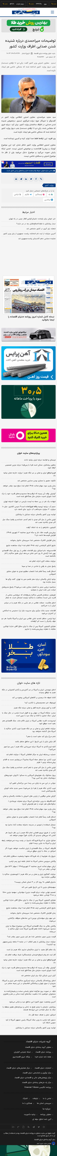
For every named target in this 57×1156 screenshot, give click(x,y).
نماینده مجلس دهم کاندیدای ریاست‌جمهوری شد (37, 238)
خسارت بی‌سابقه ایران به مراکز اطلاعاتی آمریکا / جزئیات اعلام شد (31, 754)
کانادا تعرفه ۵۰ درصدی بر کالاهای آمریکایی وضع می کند (34, 697)
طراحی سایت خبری (45, 1143)
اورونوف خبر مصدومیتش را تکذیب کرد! (40, 702)
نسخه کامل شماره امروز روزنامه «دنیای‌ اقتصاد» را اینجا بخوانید (31, 318)
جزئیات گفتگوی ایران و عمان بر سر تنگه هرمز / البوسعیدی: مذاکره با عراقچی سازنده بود (29, 875)
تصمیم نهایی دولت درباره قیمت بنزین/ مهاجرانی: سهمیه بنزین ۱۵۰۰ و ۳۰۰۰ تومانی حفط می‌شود (29, 894)
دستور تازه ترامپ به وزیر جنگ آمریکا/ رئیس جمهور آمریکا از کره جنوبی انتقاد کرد (31, 1021)
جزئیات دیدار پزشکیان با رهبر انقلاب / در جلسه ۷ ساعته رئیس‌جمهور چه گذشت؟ (29, 943)
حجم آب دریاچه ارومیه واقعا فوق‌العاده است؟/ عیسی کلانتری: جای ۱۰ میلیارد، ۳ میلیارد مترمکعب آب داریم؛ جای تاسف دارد (29, 508)
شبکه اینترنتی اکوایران (22, 1052)
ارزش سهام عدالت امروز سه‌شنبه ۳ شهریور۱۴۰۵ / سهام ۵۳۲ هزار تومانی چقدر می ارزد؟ (30, 868)
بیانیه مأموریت (29, 1114)
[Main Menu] (52, 12)
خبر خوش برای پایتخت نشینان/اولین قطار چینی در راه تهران (32, 218)
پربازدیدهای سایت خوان (28, 453)
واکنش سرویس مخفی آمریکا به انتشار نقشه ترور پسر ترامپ (32, 861)
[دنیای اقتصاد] (26, 12)
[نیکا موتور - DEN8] (28, 334)
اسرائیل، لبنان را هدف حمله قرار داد (42, 1015)
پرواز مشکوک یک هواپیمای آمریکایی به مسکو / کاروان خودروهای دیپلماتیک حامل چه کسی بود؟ (30, 777)
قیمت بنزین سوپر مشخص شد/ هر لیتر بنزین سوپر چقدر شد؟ (31, 936)
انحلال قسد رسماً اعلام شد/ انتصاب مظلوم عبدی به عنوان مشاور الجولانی (31, 573)
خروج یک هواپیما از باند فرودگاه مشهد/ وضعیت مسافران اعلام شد (29, 856)
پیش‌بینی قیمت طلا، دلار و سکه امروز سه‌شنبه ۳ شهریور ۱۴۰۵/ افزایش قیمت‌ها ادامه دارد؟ (31, 534)
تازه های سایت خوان (28, 683)
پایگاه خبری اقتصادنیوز (21, 1057)
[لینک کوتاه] (41, 179)
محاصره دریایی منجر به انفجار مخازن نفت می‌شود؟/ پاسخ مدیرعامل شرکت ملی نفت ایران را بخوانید (29, 588)
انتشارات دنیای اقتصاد (43, 1068)
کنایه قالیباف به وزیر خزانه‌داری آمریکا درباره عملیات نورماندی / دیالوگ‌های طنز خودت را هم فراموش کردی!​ (32, 802)
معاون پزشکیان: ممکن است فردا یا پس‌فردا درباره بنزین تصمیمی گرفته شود (30, 466)
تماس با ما (47, 1098)
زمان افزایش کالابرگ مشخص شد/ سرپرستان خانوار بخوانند (33, 540)
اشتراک (25, 1098)
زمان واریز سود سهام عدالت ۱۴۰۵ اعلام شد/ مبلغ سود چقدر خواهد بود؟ (29, 487)
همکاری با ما (27, 1103)
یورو (37, 4)
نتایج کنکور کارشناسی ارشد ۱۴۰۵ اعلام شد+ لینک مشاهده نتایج (31, 545)
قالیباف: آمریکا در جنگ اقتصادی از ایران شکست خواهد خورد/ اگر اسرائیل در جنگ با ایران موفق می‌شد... (30, 850)
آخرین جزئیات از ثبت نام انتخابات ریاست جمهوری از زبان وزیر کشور (29, 233)
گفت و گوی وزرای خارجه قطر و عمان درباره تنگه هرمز (35, 707)
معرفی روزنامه (45, 1114)
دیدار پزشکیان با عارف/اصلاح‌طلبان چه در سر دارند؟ (36, 223)
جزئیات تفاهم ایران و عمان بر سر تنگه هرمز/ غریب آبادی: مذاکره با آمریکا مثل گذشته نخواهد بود (30, 730)
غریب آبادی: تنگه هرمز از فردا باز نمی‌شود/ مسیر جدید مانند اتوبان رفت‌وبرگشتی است (30, 789)
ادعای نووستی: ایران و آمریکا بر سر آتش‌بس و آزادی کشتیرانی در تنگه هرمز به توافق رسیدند (29, 691)
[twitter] (31, 179)
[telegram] (21, 179)
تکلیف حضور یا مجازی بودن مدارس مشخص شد (36, 480)
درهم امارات (12, 4)
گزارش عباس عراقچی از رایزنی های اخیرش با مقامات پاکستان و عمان (29, 796)
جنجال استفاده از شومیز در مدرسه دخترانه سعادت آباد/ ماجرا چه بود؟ (30, 826)
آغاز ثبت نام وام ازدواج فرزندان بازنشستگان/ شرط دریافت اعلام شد (30, 954)
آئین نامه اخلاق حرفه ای (41, 1119)
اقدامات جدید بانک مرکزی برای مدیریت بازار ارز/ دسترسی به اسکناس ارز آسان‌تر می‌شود (29, 612)
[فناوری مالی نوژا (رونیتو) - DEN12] (28, 656)
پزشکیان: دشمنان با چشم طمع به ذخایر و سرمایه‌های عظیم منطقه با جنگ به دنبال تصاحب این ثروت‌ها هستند (29, 1008)
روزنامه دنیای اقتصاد (43, 1052)
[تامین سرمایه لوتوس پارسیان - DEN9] (28, 402)
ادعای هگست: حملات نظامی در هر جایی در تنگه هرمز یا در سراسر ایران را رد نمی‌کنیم (30, 604)
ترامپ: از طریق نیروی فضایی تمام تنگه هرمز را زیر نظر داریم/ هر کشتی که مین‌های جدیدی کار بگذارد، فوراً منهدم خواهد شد (30, 834)
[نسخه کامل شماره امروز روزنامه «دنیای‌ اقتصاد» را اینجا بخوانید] (28, 295)
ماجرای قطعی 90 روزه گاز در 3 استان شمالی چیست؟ (35, 882)
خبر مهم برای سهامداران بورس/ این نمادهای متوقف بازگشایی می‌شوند (32, 919)
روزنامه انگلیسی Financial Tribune (37, 1087)
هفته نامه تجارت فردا (43, 1057)
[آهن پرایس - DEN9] (28, 363)
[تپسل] (2, 162)
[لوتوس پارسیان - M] (28, 1150)
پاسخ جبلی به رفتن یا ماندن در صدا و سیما (39, 566)
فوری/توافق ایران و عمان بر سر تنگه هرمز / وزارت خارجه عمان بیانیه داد (29, 474)
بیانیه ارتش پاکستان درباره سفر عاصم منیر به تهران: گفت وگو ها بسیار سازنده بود (31, 580)
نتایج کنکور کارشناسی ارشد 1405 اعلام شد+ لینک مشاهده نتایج (31, 908)
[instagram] (44, 1127)
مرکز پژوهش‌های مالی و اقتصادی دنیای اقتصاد (33, 1077)
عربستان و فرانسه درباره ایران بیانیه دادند (40, 460)
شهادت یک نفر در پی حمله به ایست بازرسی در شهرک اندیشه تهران (30, 501)
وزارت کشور (49, 185)
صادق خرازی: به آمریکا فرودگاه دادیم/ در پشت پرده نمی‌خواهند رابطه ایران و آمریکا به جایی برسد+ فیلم (29, 842)
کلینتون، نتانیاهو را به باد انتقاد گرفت (41, 527)
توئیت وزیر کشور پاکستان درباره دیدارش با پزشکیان (36, 514)
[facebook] (36, 179)
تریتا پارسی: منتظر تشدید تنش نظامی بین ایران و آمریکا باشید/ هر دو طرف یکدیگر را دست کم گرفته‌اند (29, 620)
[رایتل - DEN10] (28, 435)
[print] (16, 179)
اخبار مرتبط (28, 212)
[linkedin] (26, 179)
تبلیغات (35, 1098)
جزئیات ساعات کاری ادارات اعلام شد (42, 561)
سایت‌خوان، (44, 170)
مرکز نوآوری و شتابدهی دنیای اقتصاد (37, 1073)
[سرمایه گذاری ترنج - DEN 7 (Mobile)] (28, 25)
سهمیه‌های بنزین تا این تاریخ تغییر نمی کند (39, 887)
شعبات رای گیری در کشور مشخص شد (41, 228)
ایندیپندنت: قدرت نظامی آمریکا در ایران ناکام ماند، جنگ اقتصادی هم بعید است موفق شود (29, 722)
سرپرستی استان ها (44, 1103)
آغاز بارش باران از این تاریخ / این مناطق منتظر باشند (35, 741)
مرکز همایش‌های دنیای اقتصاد (18, 1068)
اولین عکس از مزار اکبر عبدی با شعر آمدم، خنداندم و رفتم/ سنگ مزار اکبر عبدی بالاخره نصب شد (29, 521)
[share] (23, 1127)
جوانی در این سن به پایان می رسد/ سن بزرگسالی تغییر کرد (32, 783)
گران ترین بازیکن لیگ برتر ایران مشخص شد (38, 975)
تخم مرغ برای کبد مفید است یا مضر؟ (41, 736)
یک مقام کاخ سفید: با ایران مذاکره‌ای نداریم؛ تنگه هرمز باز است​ (31, 949)
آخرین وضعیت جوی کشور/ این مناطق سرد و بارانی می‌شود (32, 1002)
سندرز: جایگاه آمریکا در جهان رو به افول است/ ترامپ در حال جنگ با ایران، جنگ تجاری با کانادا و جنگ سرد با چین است (29, 714)
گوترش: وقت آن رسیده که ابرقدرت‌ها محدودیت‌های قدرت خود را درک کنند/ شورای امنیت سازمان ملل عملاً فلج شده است (29, 495)
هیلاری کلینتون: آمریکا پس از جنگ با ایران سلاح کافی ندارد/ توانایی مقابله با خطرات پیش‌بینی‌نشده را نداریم (29, 628)
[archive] (13, 1127)
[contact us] (18, 1127)
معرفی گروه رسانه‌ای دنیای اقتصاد (38, 1047)
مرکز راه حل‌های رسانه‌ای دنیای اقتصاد (36, 1082)
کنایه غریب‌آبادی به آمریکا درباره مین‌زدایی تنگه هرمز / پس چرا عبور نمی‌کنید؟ (30, 748)
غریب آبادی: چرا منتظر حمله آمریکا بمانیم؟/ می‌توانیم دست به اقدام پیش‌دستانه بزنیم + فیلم (29, 761)
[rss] (28, 1127)
